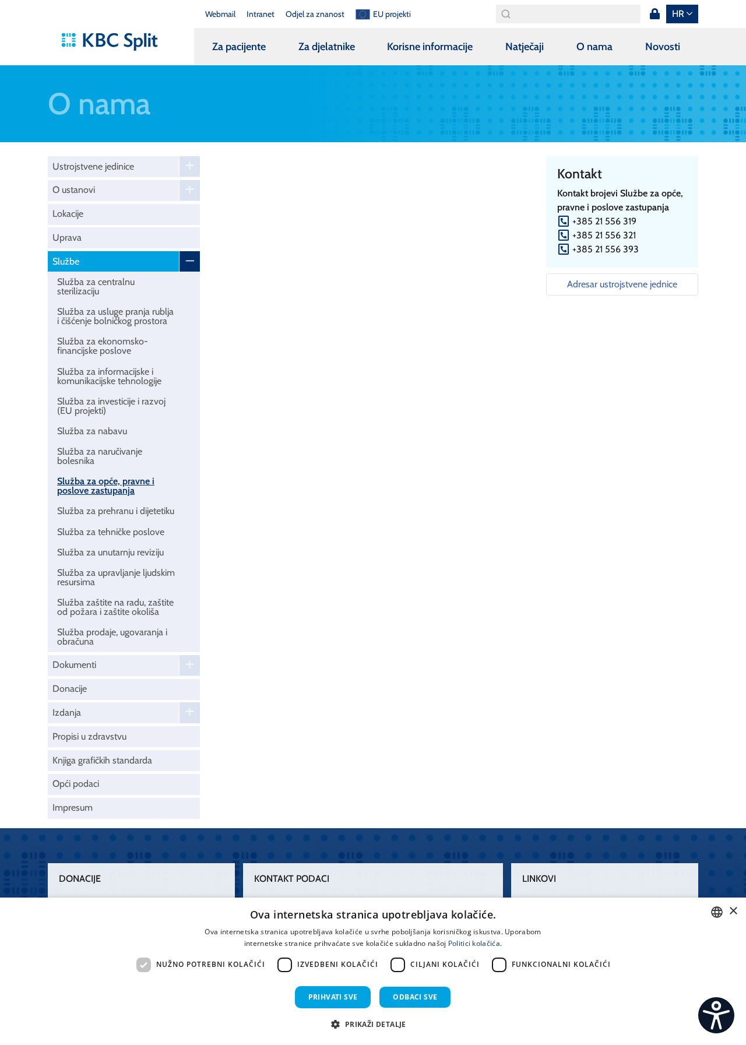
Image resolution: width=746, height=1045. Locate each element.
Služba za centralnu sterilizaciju (96, 286)
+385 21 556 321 (604, 235)
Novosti (662, 46)
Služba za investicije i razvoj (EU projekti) (111, 406)
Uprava (67, 237)
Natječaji (524, 46)
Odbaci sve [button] (415, 997)
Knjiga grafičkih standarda (102, 760)
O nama (594, 46)
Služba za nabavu (92, 431)
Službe (65, 261)
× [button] (733, 911)
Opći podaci (75, 783)
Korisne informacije (430, 46)
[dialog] (373, 971)
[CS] (716, 1015)
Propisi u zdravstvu (89, 736)
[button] (373, 1024)
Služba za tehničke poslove (110, 531)
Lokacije (67, 213)
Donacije (69, 688)
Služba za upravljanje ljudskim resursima (116, 577)
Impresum (72, 807)
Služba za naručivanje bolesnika (99, 456)
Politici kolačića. (475, 943)
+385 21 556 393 (605, 249)
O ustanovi (73, 189)
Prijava (654, 14)
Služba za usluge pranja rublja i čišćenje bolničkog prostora (115, 316)
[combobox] (717, 912)
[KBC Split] (115, 42)
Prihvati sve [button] (333, 997)
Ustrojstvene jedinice (93, 166)
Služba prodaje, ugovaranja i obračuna (112, 637)
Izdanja (66, 712)
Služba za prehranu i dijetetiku (115, 510)
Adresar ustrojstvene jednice (622, 284)
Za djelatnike (326, 46)
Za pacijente (239, 46)
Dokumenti (74, 664)
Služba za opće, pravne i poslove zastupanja (105, 486)
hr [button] (678, 13)
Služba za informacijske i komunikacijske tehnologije (109, 376)
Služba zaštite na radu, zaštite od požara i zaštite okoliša (115, 607)
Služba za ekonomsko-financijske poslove (102, 346)
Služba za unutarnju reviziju (110, 552)
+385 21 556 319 (604, 221)
